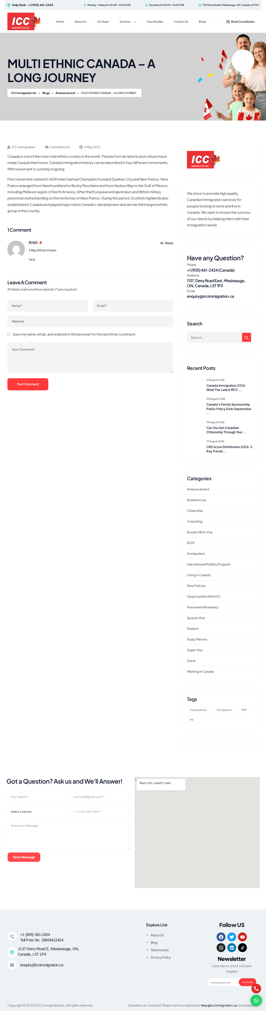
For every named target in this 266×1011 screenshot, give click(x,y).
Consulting (195, 521)
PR (191, 719)
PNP (244, 710)
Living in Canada (199, 575)
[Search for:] (220, 337)
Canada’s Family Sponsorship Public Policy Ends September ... (228, 408)
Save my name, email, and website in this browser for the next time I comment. (74, 334)
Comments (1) (59, 147)
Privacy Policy (161, 957)
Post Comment (28, 384)
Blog (154, 942)
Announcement (198, 489)
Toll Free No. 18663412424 (41, 940)
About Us (157, 935)
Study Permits (197, 639)
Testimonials (160, 950)
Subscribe (247, 982)
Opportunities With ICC (204, 596)
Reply (169, 243)
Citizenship (195, 511)
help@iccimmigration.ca (219, 1005)
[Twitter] (231, 936)
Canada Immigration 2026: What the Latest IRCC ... (226, 387)
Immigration (196, 553)
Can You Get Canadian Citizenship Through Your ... (226, 430)
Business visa (196, 500)
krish (33, 242)
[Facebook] (221, 936)
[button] (256, 1000)
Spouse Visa (196, 618)
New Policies (196, 586)
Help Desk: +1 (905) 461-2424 (32, 5)
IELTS (191, 543)
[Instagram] (221, 947)
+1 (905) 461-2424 (35, 934)
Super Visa (194, 650)
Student (193, 628)
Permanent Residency (203, 607)
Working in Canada (200, 671)
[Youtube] (242, 936)
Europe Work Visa (199, 532)
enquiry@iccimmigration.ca (210, 296)
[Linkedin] (231, 947)
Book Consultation (243, 21)
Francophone (198, 710)
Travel (191, 661)
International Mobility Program (209, 564)
